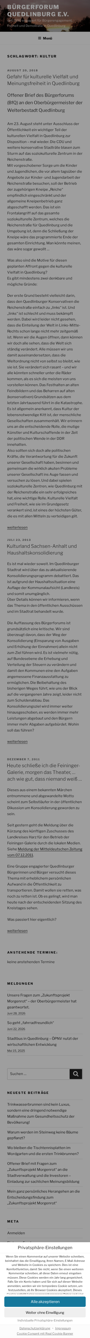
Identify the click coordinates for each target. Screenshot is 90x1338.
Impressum (63, 1328)
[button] (45, 1302)
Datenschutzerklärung (34, 1328)
